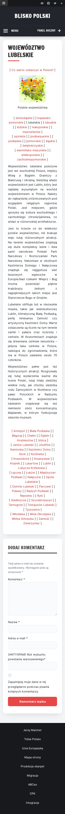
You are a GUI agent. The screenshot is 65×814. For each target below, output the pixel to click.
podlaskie (14, 141)
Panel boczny (46, 30)
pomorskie (33, 141)
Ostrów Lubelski (23, 486)
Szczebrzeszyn (41, 500)
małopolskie (40, 127)
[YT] (42, 3)
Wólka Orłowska (23, 518)
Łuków (30, 472)
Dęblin (45, 435)
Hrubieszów (25, 440)
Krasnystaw (42, 458)
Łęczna (16, 472)
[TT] (55, 3)
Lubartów (31, 463)
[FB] (48, 3)
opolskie (19, 136)
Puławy (17, 491)
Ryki (40, 495)
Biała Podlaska (40, 431)
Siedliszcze (18, 500)
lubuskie (50, 122)
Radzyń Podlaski (38, 491)
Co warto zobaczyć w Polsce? (32, 70)
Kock (22, 454)
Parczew (45, 486)
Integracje (32, 802)
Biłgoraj (17, 435)
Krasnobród (21, 458)
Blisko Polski (32, 16)
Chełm (31, 435)
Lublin (47, 463)
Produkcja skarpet (32, 766)
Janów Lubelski (23, 445)
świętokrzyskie (32, 145)
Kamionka (17, 449)
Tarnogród (15, 505)
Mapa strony (32, 757)
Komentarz (16, 579)
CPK (32, 793)
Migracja (32, 775)
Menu (14, 31)
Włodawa (18, 514)
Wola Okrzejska (40, 514)
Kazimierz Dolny (40, 449)
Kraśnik (15, 463)
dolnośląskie (24, 118)
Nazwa (14, 622)
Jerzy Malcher (32, 730)
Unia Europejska (32, 748)
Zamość (44, 518)
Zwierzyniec (31, 523)
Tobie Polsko (32, 739)
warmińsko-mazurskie (32, 150)
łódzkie (22, 127)
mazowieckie (31, 132)
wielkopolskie (30, 155)
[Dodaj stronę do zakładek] (61, 3)
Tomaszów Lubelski (41, 505)
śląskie (50, 141)
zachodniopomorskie (31, 159)
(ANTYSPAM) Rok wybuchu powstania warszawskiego (27, 657)
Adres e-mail (18, 638)
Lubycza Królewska (31, 468)
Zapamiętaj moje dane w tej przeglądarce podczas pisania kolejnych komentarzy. (28, 686)
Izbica (42, 440)
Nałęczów (34, 477)
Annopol (19, 431)
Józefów (45, 445)
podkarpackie (39, 136)
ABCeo (32, 784)
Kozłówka (37, 454)
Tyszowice (32, 509)
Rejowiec (26, 495)
